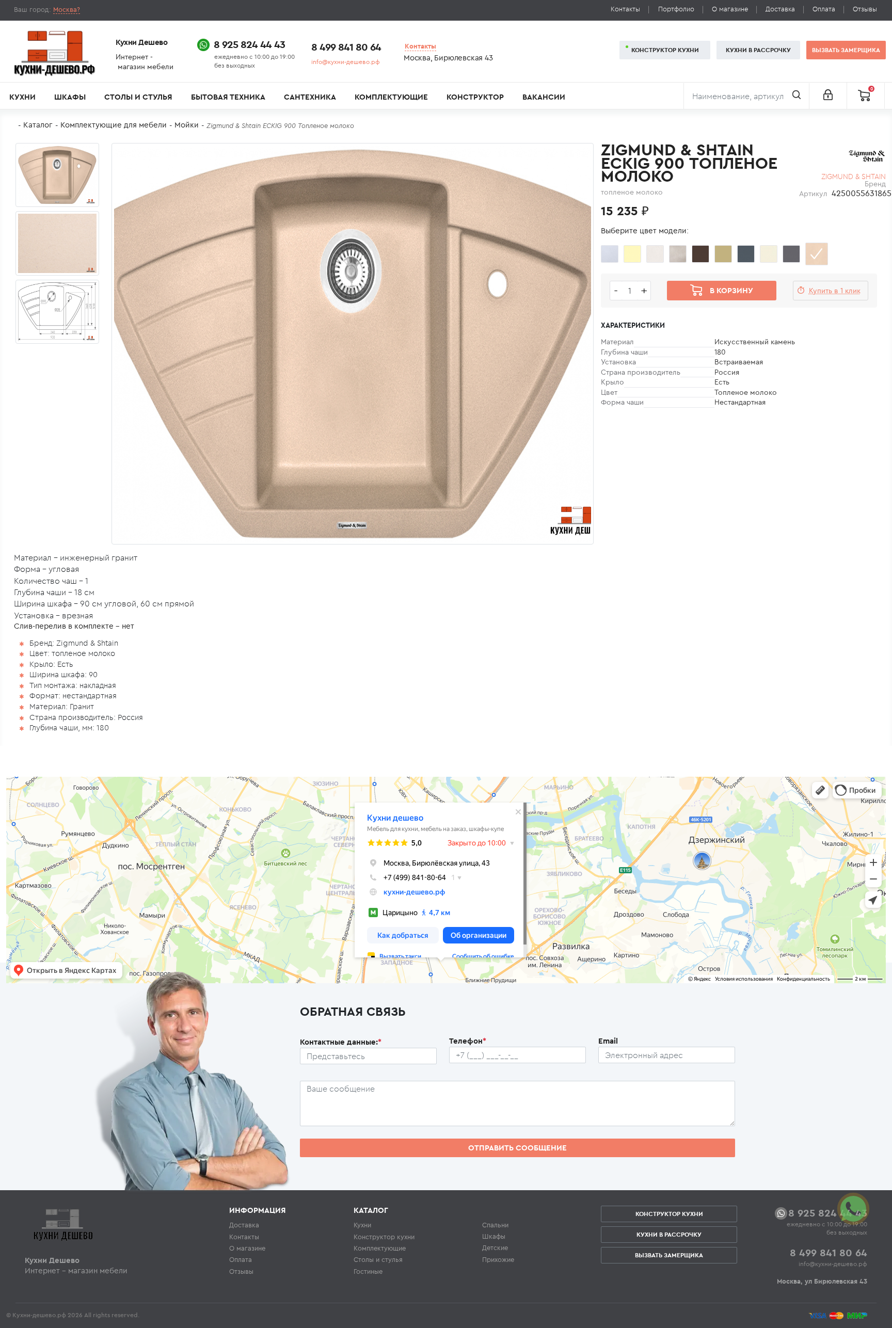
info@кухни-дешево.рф (345, 62)
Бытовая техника (228, 97)
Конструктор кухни (665, 50)
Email (608, 1041)
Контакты (625, 9)
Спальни (495, 1225)
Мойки (186, 125)
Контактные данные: (340, 1042)
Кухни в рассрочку (758, 50)
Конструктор (475, 97)
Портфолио (676, 9)
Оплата (824, 9)
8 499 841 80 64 (346, 46)
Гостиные (368, 1271)
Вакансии (543, 97)
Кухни (22, 97)
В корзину (731, 290)
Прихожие (498, 1259)
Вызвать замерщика (846, 50)
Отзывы (865, 9)
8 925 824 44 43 (249, 44)
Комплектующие (391, 97)
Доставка (780, 9)
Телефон (467, 1041)
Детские (495, 1247)
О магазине (730, 9)
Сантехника (310, 97)
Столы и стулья (138, 97)
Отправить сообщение (517, 1148)
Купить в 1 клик (835, 290)
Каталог (38, 125)
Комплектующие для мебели (113, 125)
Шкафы (70, 97)
